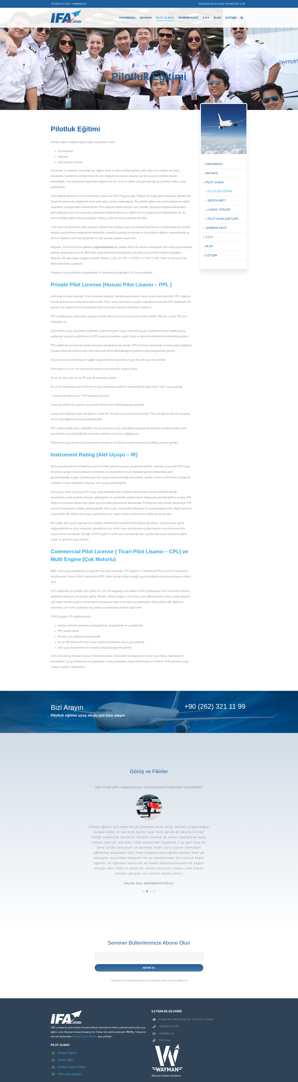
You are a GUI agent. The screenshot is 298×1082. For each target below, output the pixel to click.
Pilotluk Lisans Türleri (72, 1067)
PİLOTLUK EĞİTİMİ (220, 191)
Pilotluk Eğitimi (67, 1053)
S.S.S (209, 237)
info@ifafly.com (79, 4)
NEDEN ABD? (217, 200)
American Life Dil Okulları (84, 1036)
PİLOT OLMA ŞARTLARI (223, 218)
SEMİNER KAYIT (216, 227)
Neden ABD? (66, 1060)
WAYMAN (212, 173)
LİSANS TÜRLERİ (219, 209)
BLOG (209, 246)
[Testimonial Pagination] (143, 891)
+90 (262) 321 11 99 (60, 4)
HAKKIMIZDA (214, 164)
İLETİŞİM (211, 255)
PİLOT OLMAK (215, 182)
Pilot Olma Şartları (70, 1074)
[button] (242, 17)
